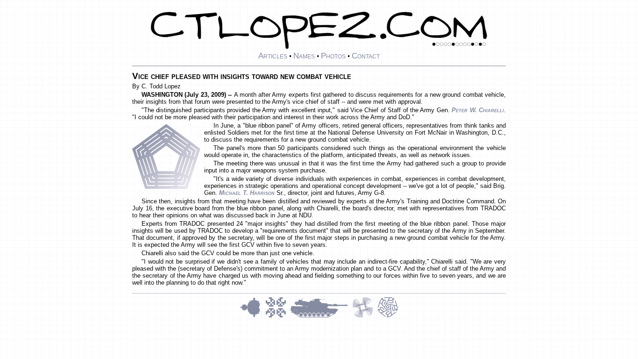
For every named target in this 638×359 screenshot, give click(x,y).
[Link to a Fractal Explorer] (252, 316)
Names (304, 55)
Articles (272, 55)
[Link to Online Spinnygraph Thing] (364, 316)
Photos (333, 55)
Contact (366, 55)
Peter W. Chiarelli (478, 110)
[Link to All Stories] (321, 316)
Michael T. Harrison (247, 192)
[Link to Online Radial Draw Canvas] (387, 316)
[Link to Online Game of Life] (278, 316)
